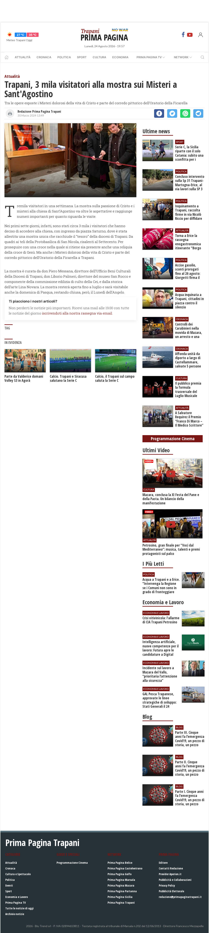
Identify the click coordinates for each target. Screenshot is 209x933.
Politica (64, 57)
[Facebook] (183, 35)
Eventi (9, 885)
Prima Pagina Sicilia (120, 897)
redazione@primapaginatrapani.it (180, 897)
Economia (120, 57)
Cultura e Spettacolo (18, 874)
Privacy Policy (167, 885)
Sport (82, 57)
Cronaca (44, 57)
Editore (163, 863)
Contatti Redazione (171, 868)
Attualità (22, 57)
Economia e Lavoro (16, 897)
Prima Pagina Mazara (121, 885)
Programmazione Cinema (72, 863)
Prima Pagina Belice (120, 863)
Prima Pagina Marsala (121, 880)
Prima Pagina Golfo (119, 874)
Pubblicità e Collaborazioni (175, 880)
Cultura (99, 57)
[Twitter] (172, 113)
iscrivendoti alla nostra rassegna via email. (77, 313)
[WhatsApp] (185, 113)
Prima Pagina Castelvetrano (125, 868)
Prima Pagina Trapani (121, 902)
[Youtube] (190, 35)
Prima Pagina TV (15, 902)
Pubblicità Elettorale (171, 891)
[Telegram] (198, 113)
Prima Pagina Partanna (122, 891)
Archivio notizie (14, 914)
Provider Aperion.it (170, 874)
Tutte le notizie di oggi (19, 908)
